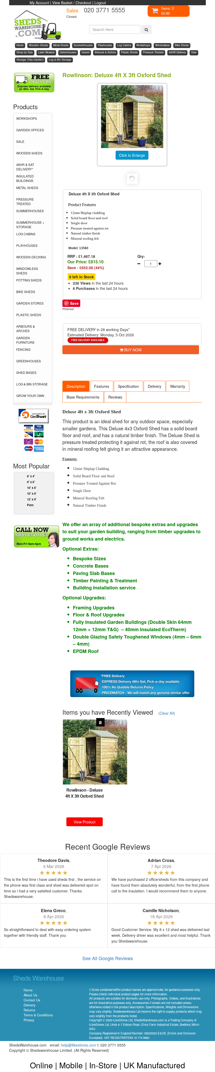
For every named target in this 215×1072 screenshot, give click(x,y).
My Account (39, 2)
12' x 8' (31, 499)
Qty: (141, 256)
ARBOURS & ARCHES (25, 328)
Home (28, 990)
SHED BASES (26, 372)
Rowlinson (76, 790)
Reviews (115, 397)
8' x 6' (31, 482)
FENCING (23, 349)
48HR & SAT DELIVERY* (25, 166)
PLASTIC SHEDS (28, 314)
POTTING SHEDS (29, 280)
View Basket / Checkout (71, 2)
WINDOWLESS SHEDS (27, 270)
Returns (29, 1010)
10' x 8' (31, 493)
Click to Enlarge (132, 155)
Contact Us (32, 1000)
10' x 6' (31, 487)
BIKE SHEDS (25, 291)
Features (101, 386)
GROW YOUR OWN (30, 395)
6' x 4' (31, 476)
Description (76, 386)
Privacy (29, 1020)
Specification (128, 386)
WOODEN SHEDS (29, 153)
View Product (84, 821)
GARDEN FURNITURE (25, 340)
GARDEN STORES (30, 303)
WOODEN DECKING (31, 257)
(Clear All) (166, 713)
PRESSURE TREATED (25, 201)
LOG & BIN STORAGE (32, 384)
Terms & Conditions (38, 1015)
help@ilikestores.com (78, 1045)
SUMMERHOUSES (30, 210)
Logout (100, 2)
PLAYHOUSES (26, 245)
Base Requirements (83, 397)
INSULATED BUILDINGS (25, 178)
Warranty (177, 386)
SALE (20, 141)
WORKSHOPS (26, 118)
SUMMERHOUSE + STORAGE (30, 224)
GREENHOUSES (28, 361)
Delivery (154, 386)
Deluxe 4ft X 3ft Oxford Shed (84, 793)
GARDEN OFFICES (30, 130)
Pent (30, 505)
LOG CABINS (25, 234)
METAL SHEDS (27, 187)
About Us (30, 995)
